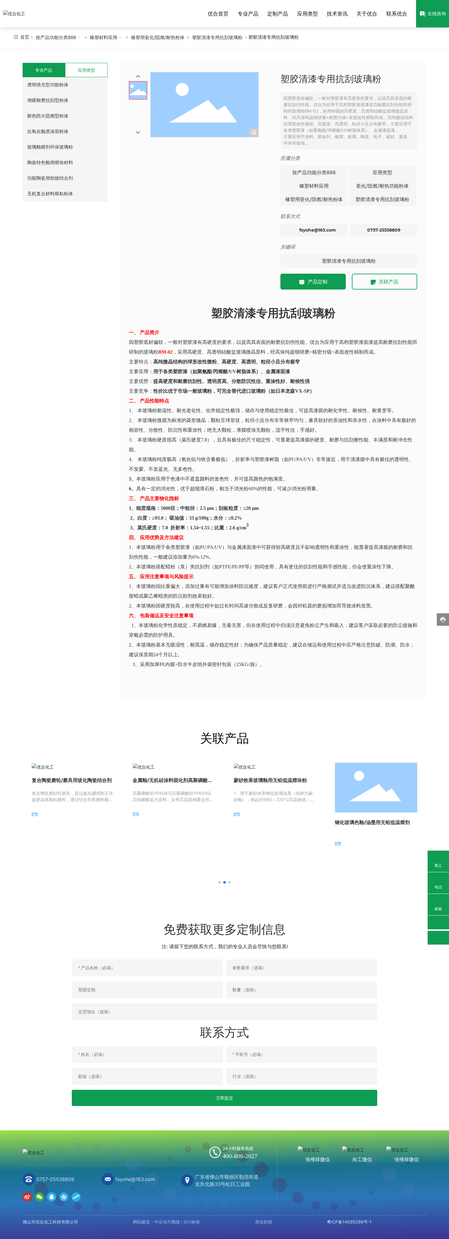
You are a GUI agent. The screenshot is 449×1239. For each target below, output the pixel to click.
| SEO (186, 1222)
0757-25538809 (383, 230)
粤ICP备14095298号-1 (349, 1221)
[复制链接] (76, 1196)
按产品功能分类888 (56, 37)
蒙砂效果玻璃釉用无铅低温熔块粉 (270, 780)
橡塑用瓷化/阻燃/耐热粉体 (157, 37)
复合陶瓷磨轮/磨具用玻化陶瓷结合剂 (72, 780)
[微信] (39, 1196)
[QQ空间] (63, 1196)
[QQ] (51, 1196)
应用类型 (382, 172)
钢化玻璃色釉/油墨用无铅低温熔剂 (372, 822)
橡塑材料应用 (103, 37)
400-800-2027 (240, 1156)
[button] (219, 882)
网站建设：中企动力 (152, 1222)
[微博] (27, 1196)
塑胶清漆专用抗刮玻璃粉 (217, 37)
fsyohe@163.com (317, 230)
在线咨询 (437, 13)
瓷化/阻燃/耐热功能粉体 (382, 186)
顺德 (175, 1222)
